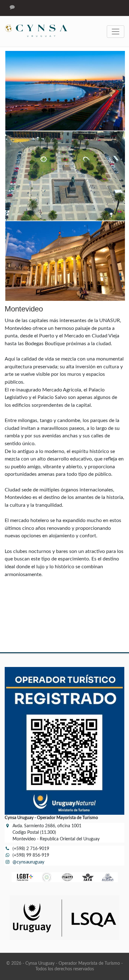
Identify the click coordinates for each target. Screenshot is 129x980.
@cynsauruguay (28, 862)
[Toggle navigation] (115, 31)
